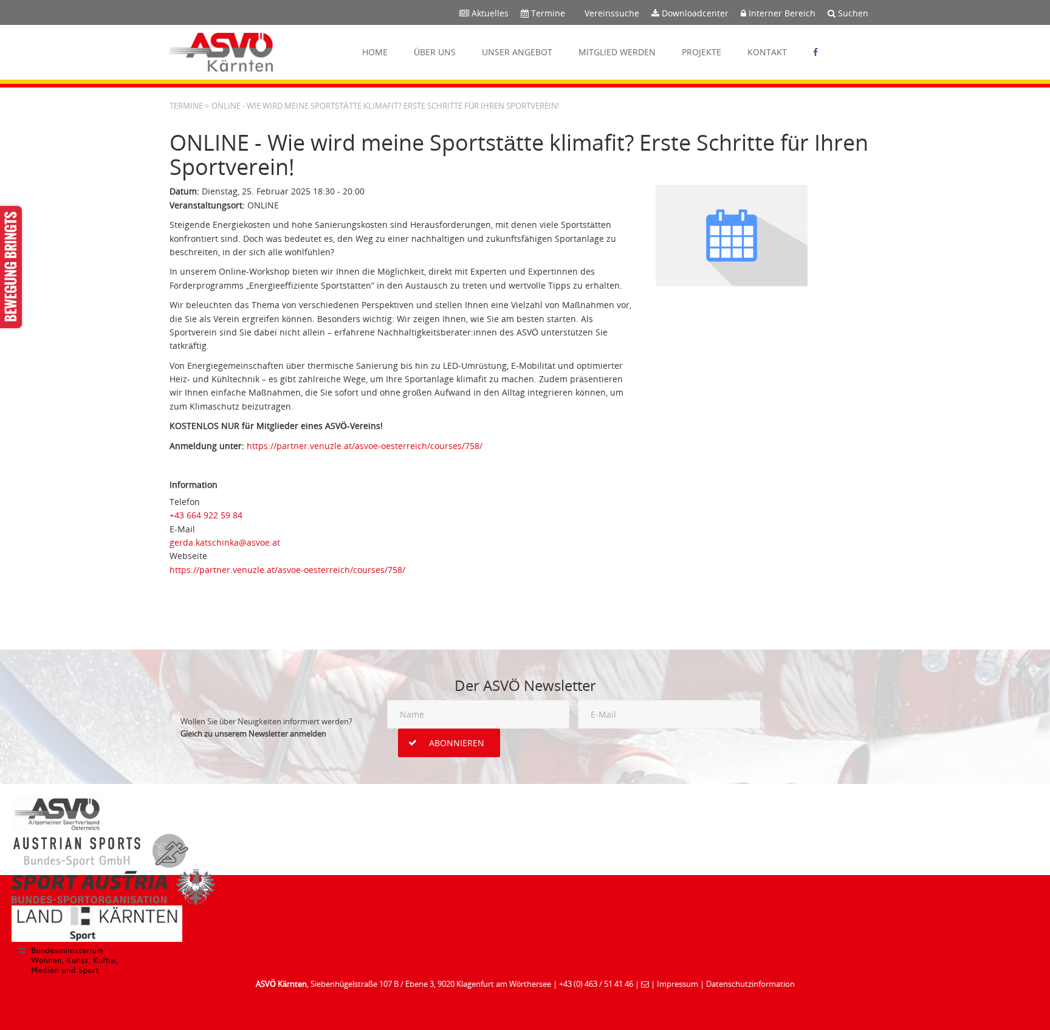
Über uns (435, 52)
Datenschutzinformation (750, 983)
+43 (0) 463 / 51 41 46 (596, 983)
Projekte (701, 52)
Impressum (677, 983)
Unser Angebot (517, 52)
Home (375, 52)
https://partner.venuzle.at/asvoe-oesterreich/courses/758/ (364, 445)
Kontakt (767, 52)
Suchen (852, 13)
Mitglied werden (617, 52)
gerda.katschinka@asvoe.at (225, 542)
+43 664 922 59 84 (206, 515)
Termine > (189, 105)
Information (194, 484)
